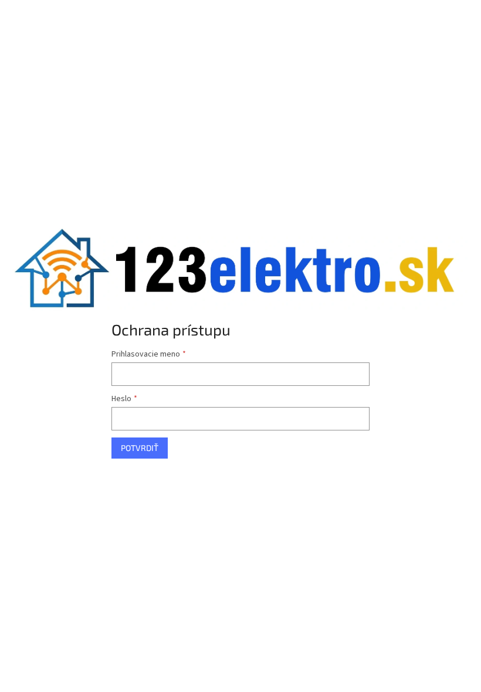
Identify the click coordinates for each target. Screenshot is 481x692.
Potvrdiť (139, 448)
